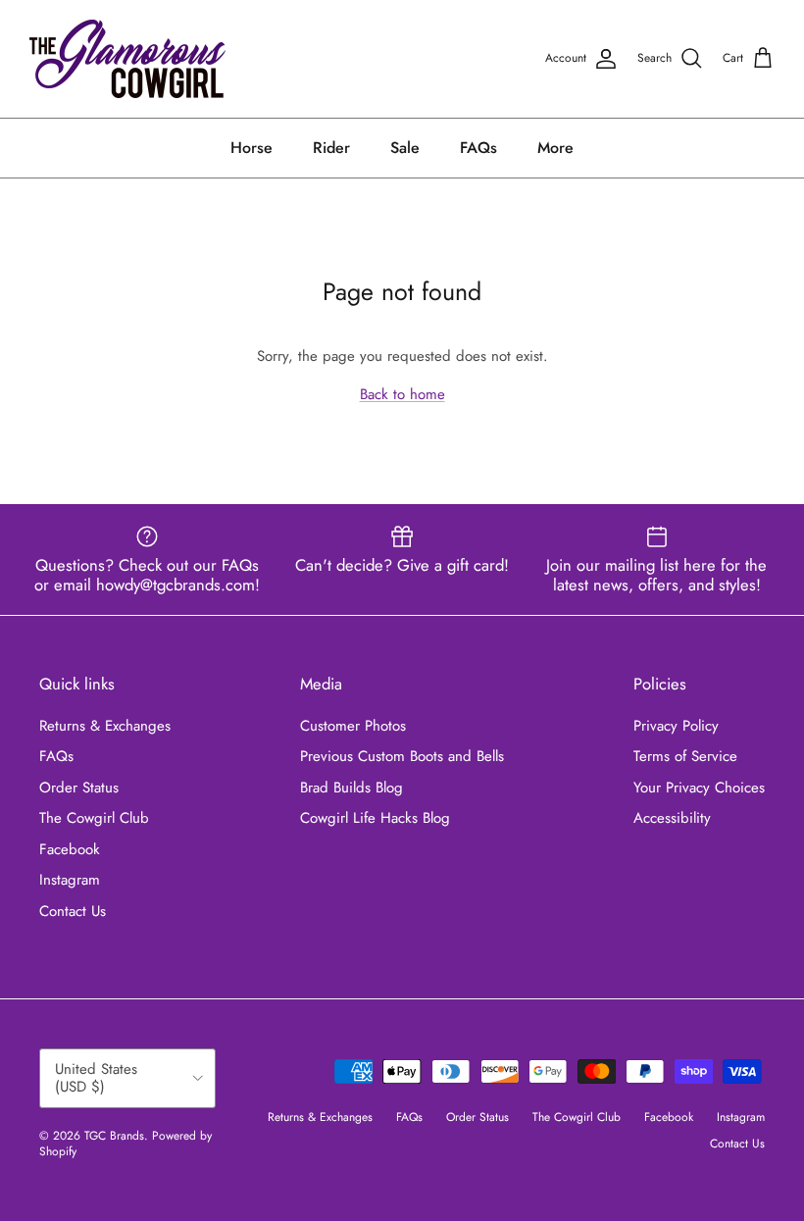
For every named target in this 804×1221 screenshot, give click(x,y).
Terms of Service (685, 756)
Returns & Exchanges (105, 726)
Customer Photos (353, 726)
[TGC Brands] (127, 59)
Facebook (69, 849)
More (555, 147)
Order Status (79, 787)
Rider (331, 147)
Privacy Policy (676, 726)
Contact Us (72, 911)
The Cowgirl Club (94, 818)
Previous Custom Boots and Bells (402, 756)
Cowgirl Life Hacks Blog (375, 818)
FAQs (478, 147)
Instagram (69, 879)
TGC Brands (114, 1136)
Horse (251, 147)
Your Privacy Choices (699, 787)
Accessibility (672, 818)
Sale (405, 147)
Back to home (402, 394)
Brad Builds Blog (351, 787)
